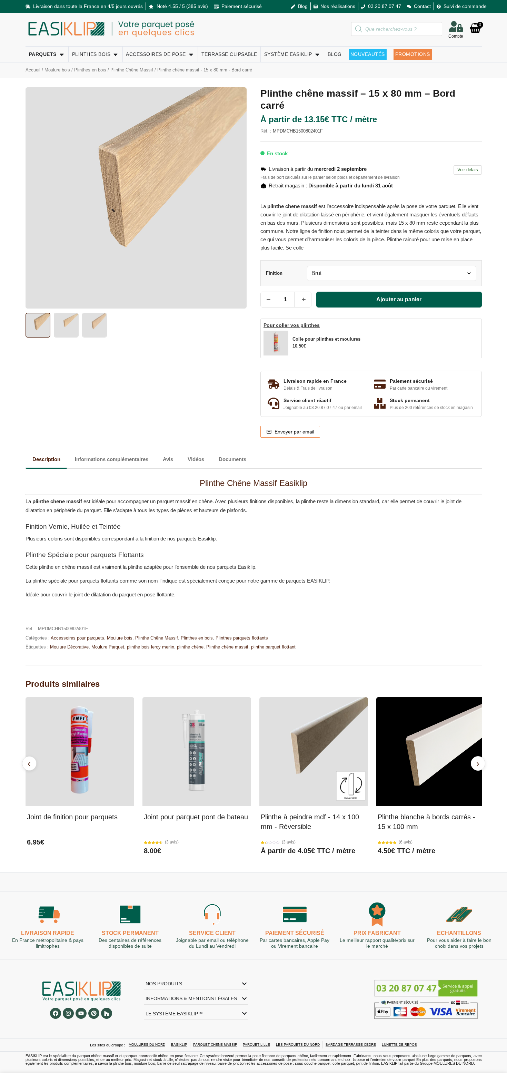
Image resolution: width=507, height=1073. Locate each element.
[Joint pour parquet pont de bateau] (196, 751)
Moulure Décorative (69, 647)
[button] (316, 343)
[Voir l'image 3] (94, 325)
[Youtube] (81, 1013)
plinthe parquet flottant (273, 647)
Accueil (33, 69)
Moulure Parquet (107, 647)
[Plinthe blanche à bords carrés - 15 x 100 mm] (430, 751)
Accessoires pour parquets (77, 638)
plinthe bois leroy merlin (150, 647)
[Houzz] (106, 1013)
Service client (212, 933)
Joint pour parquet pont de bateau (196, 817)
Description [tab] (46, 459)
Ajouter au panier (398, 299)
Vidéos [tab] (196, 459)
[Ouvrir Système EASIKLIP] (317, 54)
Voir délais (467, 169)
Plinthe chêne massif (227, 647)
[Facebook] (55, 1013)
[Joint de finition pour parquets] (80, 751)
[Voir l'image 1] (38, 325)
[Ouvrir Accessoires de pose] (191, 54)
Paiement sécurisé (294, 933)
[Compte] (456, 26)
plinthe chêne (190, 647)
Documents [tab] (232, 459)
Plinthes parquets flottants (242, 638)
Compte (455, 36)
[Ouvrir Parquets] (61, 54)
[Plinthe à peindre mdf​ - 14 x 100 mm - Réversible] (313, 751)
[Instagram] (68, 1013)
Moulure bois (57, 69)
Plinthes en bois (90, 69)
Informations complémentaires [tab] (111, 459)
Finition (274, 273)
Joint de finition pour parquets (72, 817)
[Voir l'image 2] (66, 325)
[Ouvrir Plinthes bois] (115, 54)
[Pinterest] (93, 1013)
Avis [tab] (168, 459)
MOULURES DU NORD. (454, 1063)
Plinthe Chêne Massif (131, 69)
